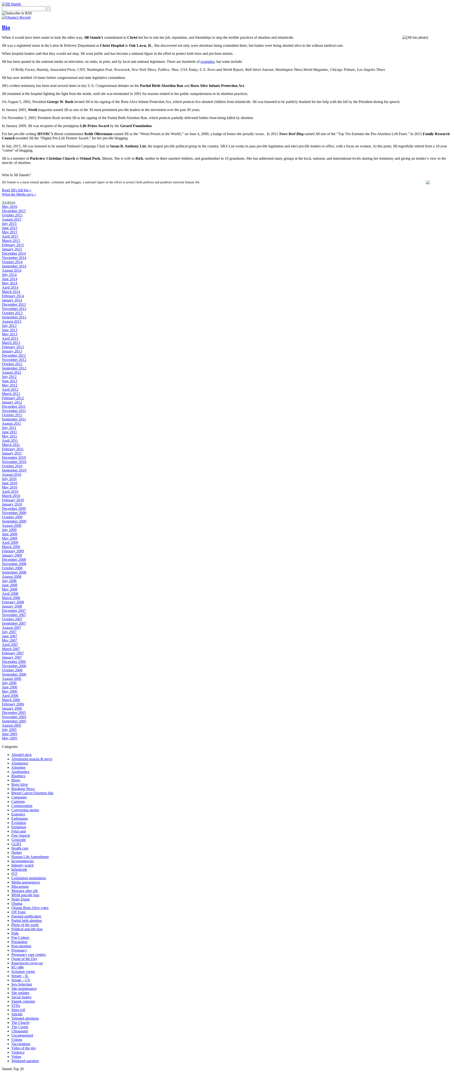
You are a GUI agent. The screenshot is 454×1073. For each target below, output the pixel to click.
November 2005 (14, 717)
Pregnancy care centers (28, 955)
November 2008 (14, 564)
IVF (14, 874)
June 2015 (9, 228)
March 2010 (11, 496)
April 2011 (10, 440)
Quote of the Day (24, 959)
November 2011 (14, 411)
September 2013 (14, 317)
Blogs (15, 780)
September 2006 (14, 674)
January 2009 (12, 555)
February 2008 (13, 602)
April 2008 (10, 594)
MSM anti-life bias (25, 895)
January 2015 (12, 249)
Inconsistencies (22, 861)
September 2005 (14, 721)
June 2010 (9, 483)
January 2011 (12, 453)
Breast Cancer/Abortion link (32, 793)
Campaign (19, 797)
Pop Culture (20, 938)
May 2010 (9, 487)
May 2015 (9, 232)
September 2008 (14, 572)
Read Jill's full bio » (16, 190)
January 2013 (12, 351)
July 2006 (9, 683)
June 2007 (9, 636)
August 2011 (11, 423)
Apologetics (20, 772)
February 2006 (13, 704)
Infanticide (19, 869)
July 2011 (9, 428)
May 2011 (9, 436)
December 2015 (14, 211)
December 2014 (14, 253)
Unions (16, 1040)
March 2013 (11, 343)
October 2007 (12, 619)
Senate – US (20, 980)
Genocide (18, 840)
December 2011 (14, 406)
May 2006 (9, 691)
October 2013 (12, 313)
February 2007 (13, 653)
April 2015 (10, 236)
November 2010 (14, 462)
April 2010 (10, 491)
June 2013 (9, 330)
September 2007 (14, 623)
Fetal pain (18, 831)
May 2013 (9, 334)
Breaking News (23, 789)
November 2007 (14, 615)
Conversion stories (25, 810)
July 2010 (9, 479)
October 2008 (12, 568)
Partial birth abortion (26, 920)
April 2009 (10, 543)
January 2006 (12, 708)
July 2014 (9, 275)
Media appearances (25, 882)
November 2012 (14, 360)
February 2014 (13, 296)
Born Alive (19, 784)
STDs (15, 1006)
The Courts (19, 1027)
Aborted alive (21, 755)
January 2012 (12, 402)
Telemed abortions (25, 1018)
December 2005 (14, 713)
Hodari (16, 852)
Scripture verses (23, 972)
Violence (18, 1052)
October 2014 (12, 262)
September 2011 (14, 419)
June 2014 (9, 279)
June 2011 (9, 432)
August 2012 (11, 372)
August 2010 (11, 474)
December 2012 (14, 355)
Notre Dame (20, 899)
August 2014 (11, 270)
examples (207, 62)
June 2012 (9, 381)
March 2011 (11, 445)
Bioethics (18, 776)
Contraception (21, 806)
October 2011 (12, 415)
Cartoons (18, 801)
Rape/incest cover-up (27, 963)
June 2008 (9, 585)
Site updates (20, 993)
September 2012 (14, 368)
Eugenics (18, 814)
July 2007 (9, 632)
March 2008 (11, 598)
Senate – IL (20, 976)
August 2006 (11, 679)
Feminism (18, 827)
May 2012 (9, 385)
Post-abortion (21, 946)
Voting (16, 1057)
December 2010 (14, 457)
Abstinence (19, 763)
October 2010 (12, 466)
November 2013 (14, 309)
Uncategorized (22, 1035)
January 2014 (12, 300)
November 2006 (14, 666)
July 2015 (9, 224)
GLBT (16, 844)
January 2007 (12, 657)
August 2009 (11, 526)
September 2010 (14, 470)
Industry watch (22, 865)
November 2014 (14, 258)
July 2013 (9, 326)
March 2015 (11, 241)
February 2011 (13, 449)
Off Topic (18, 912)
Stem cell (18, 1010)
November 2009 (14, 513)
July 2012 (9, 377)
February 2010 (13, 500)
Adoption (18, 767)
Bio (6, 27)
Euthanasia (19, 818)
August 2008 (11, 577)
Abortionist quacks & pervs (31, 759)
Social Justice (21, 997)
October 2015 (12, 215)
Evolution (18, 823)
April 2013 (10, 338)
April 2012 (10, 389)
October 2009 (12, 517)
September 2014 (14, 266)
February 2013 (13, 347)
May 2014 (9, 283)
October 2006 (12, 670)
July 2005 (9, 730)
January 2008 (12, 606)
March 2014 (11, 292)
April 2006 (10, 696)
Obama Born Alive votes (29, 908)
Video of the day (23, 1048)
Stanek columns (23, 1001)
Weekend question (25, 1061)
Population (19, 942)
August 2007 (11, 628)
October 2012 (12, 364)
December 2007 (14, 611)
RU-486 (17, 967)
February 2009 (13, 551)
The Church (20, 1023)
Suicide (16, 1014)
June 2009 (9, 534)
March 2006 (11, 700)
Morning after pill (24, 891)
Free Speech (20, 835)
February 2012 (13, 398)
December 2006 (14, 662)
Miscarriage (20, 886)
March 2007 (11, 649)
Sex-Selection (21, 984)
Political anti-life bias (27, 929)
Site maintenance (24, 989)
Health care (19, 848)
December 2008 (14, 560)
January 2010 (12, 504)
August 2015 (11, 219)
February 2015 (13, 245)
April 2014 (10, 287)
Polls (15, 933)
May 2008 (9, 589)
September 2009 (14, 521)
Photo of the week (25, 925)
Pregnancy (19, 950)
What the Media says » (19, 194)
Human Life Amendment (30, 857)
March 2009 (11, 547)
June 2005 (9, 734)
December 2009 (14, 508)
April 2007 (10, 645)
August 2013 (11, 321)
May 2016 (9, 207)
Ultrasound (19, 1031)
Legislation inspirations (28, 878)
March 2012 (11, 394)
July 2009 (9, 530)
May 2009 (9, 538)
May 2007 (9, 640)
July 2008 (9, 581)
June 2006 (9, 687)
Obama (16, 903)
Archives (8, 202)
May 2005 (9, 738)
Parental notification (26, 916)
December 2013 (14, 304)
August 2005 (11, 725)
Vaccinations (20, 1044)
